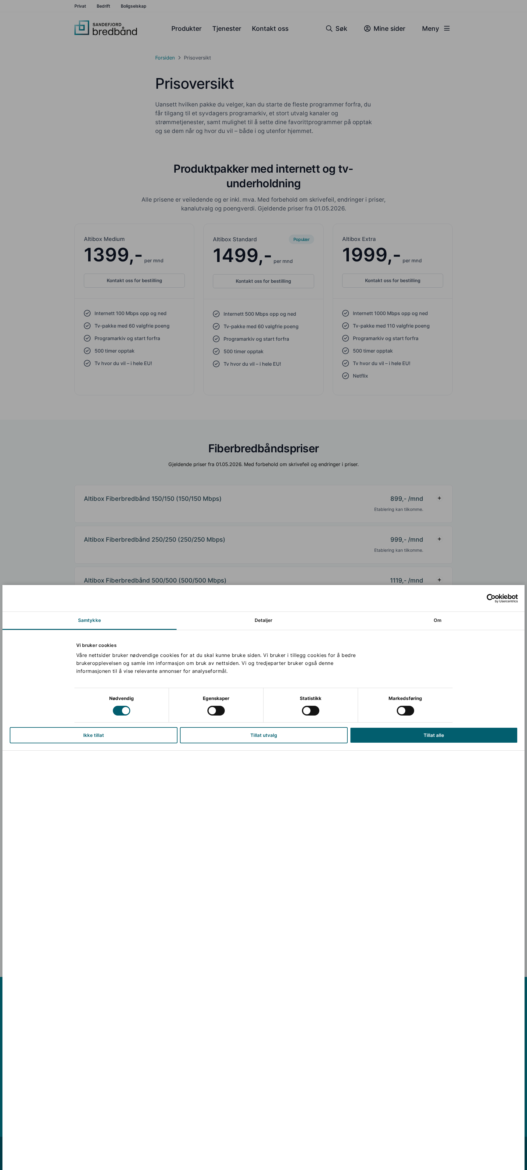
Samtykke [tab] (89, 620)
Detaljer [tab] (264, 620)
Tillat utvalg (263, 735)
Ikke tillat (93, 735)
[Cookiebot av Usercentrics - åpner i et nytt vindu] (491, 598)
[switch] (216, 711)
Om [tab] (437, 620)
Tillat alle (434, 735)
